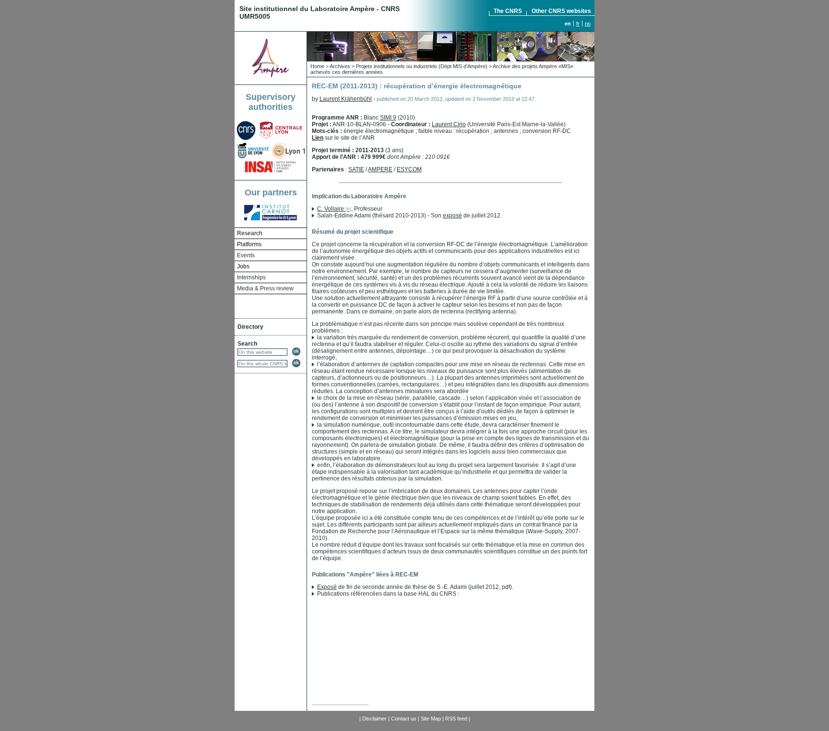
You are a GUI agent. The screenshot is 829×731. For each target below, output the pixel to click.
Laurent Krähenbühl (346, 99)
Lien (317, 137)
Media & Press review (265, 288)
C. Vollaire (330, 208)
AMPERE (380, 169)
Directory (250, 327)
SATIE (356, 169)
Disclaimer (374, 718)
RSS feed (456, 718)
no (588, 23)
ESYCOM (409, 169)
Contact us (403, 718)
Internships (251, 277)
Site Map (431, 718)
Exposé (327, 587)
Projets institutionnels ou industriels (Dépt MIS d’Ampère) (421, 66)
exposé (452, 215)
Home (317, 66)
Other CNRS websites (561, 11)
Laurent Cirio (449, 124)
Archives (340, 66)
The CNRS (508, 11)
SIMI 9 (388, 117)
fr (578, 23)
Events (246, 255)
